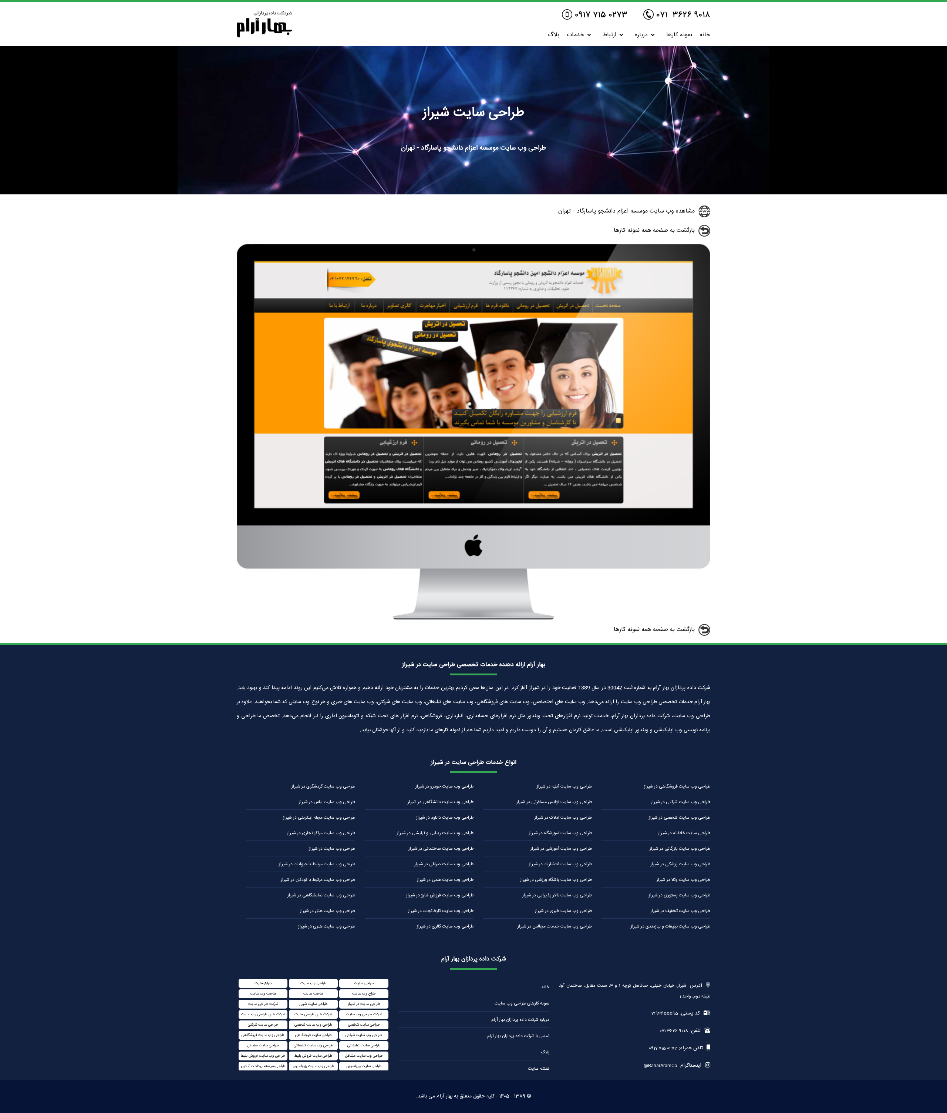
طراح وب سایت (364, 994)
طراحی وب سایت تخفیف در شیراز (680, 911)
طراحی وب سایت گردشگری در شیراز (323, 786)
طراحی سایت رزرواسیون (364, 1066)
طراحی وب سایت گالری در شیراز (445, 926)
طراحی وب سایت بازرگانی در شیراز (680, 848)
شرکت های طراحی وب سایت (263, 1014)
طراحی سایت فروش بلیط (313, 1056)
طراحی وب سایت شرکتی (364, 1035)
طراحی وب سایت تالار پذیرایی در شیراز (557, 895)
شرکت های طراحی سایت (313, 1014)
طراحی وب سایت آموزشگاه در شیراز (560, 833)
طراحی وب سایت (313, 983)
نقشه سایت (538, 1068)
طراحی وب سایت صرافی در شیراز (444, 864)
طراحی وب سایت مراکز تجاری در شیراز (321, 833)
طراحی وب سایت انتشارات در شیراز (560, 864)
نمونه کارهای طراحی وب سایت (522, 1003)
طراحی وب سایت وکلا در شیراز (683, 879)
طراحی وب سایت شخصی (313, 1025)
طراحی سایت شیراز (313, 1004)
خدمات (575, 35)
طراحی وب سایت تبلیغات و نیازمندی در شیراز (670, 926)
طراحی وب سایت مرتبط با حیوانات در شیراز (317, 864)
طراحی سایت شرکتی (263, 1025)
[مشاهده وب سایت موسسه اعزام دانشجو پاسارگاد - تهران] (473, 618)
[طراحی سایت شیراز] (264, 35)
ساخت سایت (313, 994)
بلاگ (553, 35)
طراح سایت (263, 983)
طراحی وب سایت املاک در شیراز (563, 817)
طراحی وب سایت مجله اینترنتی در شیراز (319, 817)
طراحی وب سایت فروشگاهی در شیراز (677, 786)
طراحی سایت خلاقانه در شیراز (684, 833)
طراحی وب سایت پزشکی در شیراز (680, 864)
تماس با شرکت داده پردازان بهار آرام (518, 1036)
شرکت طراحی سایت (263, 1004)
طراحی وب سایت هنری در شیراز (326, 926)
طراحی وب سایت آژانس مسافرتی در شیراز (554, 802)
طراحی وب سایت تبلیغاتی (313, 1046)
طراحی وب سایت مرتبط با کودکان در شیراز (318, 879)
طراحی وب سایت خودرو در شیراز (444, 786)
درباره (641, 35)
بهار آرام (444, 1096)
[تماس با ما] (676, 15)
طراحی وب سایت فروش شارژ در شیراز (440, 895)
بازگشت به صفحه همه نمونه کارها (654, 230)
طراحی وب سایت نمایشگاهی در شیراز (321, 895)
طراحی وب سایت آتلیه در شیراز (564, 786)
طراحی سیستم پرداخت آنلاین (263, 1066)
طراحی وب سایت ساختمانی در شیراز (441, 848)
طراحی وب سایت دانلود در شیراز (445, 817)
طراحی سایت (364, 983)
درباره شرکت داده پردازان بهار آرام (520, 1019)
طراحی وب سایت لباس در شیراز (327, 802)
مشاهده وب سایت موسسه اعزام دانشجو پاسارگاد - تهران (626, 211)
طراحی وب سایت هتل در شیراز (327, 911)
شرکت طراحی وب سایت (364, 1014)
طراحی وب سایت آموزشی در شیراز (561, 848)
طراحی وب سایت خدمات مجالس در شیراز (555, 926)
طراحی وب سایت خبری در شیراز (563, 911)
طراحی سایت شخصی (364, 1025)
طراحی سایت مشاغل (263, 1046)
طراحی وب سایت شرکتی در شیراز (680, 802)
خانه (705, 35)
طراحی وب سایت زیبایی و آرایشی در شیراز (435, 833)
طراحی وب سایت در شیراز (332, 848)
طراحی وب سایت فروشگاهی (263, 1035)
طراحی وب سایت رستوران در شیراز (679, 895)
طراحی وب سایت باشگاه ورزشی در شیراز (556, 879)
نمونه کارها (679, 35)
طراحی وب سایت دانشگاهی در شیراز (441, 802)
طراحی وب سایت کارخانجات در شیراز (441, 911)
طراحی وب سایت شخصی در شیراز (679, 817)
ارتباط (609, 35)
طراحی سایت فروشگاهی (313, 1035)
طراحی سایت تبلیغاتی (364, 1046)
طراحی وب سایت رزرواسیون (313, 1066)
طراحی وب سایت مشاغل (364, 1056)
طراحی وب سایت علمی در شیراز (445, 879)
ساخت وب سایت (263, 994)
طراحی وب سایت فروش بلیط (263, 1056)
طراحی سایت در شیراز (364, 1004)
